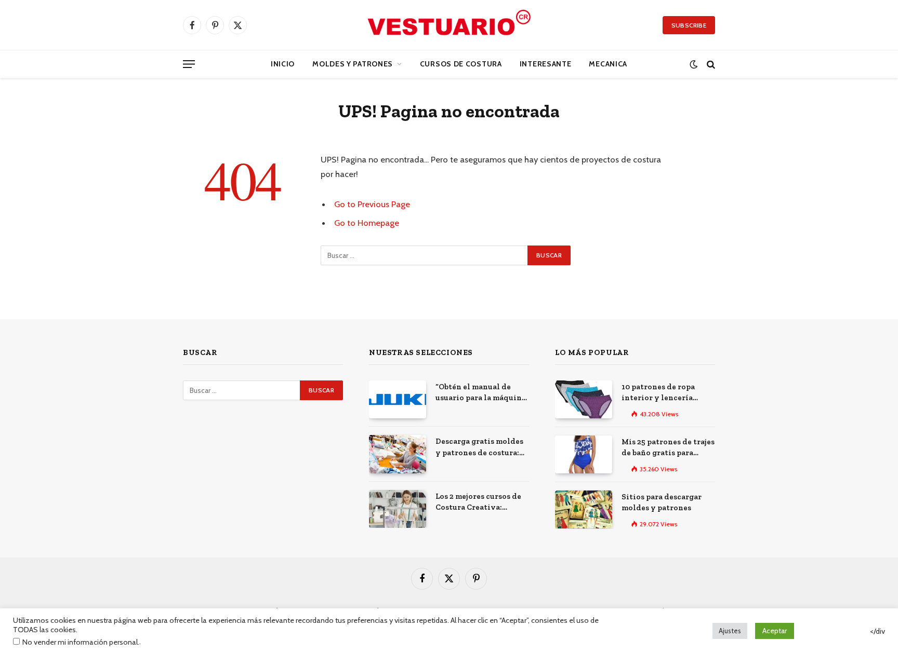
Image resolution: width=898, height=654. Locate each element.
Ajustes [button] (730, 630)
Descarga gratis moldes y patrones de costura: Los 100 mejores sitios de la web (481, 447)
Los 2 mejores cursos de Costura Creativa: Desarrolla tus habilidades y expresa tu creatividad (481, 502)
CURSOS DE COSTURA (461, 64)
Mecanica (608, 64)
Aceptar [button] (774, 630)
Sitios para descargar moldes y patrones (662, 502)
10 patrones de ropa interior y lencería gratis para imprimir (660, 393)
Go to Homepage (366, 222)
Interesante (546, 64)
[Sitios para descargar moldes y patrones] (583, 509)
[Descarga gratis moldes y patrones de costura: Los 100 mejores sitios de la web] (397, 454)
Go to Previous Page (372, 204)
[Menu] (189, 64)
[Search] (710, 64)
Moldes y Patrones (352, 64)
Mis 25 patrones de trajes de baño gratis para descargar (668, 448)
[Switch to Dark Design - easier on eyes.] (693, 64)
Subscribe (688, 25)
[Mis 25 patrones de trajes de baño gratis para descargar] (583, 454)
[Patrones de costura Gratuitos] (449, 25)
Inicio (283, 64)
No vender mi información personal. (80, 642)
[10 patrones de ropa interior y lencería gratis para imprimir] (583, 399)
